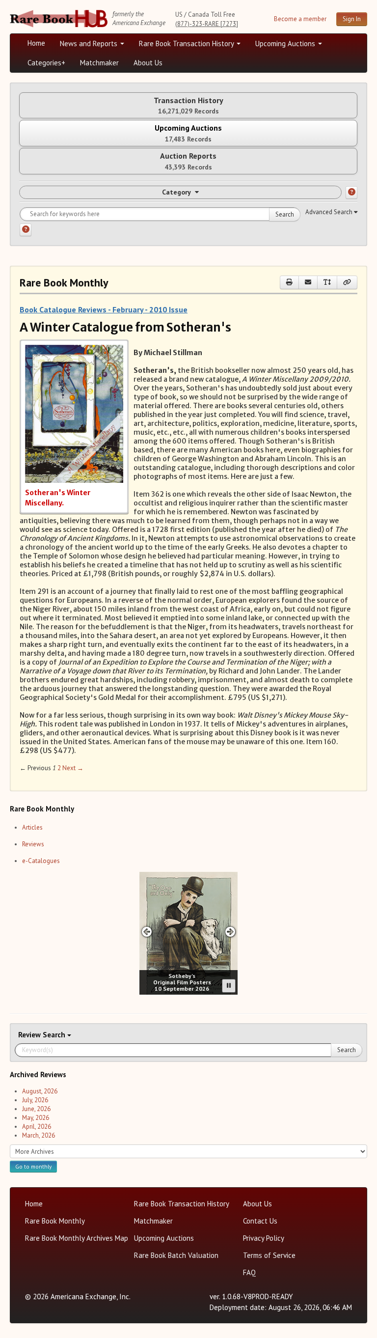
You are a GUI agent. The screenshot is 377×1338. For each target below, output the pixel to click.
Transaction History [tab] (188, 105)
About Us (148, 62)
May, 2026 (35, 1118)
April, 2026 (36, 1126)
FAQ (249, 1272)
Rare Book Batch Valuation (176, 1255)
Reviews (33, 844)
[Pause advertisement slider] (229, 986)
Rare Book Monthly (55, 1221)
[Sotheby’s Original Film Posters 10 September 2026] (188, 933)
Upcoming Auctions (286, 43)
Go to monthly (33, 1166)
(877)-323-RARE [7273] (206, 24)
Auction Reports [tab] (188, 161)
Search (284, 214)
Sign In (352, 19)
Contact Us (260, 1221)
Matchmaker (99, 62)
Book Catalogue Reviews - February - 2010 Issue (104, 309)
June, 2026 (36, 1109)
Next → (72, 768)
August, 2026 (39, 1091)
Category (176, 192)
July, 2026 (35, 1100)
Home (36, 43)
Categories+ (46, 62)
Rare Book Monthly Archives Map (76, 1238)
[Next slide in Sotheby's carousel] (230, 931)
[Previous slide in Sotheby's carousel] (146, 931)
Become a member (300, 19)
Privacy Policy (263, 1238)
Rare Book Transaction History (187, 43)
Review (30, 1034)
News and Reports (89, 43)
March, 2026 (38, 1135)
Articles (32, 827)
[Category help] (351, 192)
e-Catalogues (41, 861)
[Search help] (25, 229)
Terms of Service (269, 1255)
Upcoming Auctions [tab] (188, 133)
